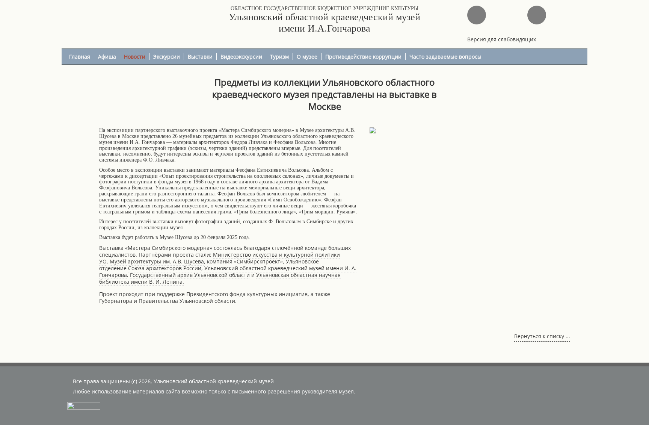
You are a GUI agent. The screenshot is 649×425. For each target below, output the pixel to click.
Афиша (107, 56)
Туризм (279, 56)
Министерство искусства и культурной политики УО (219, 258)
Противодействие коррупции (363, 56)
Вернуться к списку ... (542, 336)
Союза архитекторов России (164, 268)
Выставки (200, 56)
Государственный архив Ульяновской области (190, 274)
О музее (307, 56)
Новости (134, 56)
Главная (79, 56)
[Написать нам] (476, 15)
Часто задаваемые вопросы (445, 56)
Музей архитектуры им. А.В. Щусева (157, 261)
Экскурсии (166, 56)
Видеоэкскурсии (241, 56)
